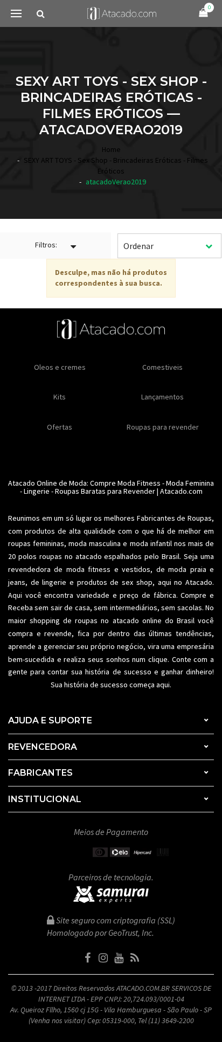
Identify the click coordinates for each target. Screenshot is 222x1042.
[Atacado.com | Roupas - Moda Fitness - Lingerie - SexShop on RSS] (135, 958)
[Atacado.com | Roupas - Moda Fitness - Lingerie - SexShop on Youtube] (119, 958)
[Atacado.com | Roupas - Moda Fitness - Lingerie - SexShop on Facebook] (88, 958)
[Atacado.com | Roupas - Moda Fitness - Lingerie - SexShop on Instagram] (103, 958)
